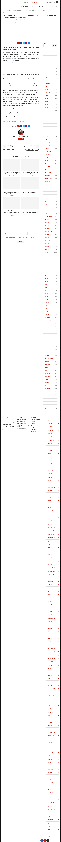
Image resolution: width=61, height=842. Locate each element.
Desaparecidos (51, 151)
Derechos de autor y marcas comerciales (23, 426)
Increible (51, 225)
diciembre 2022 (51, 567)
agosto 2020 (50, 661)
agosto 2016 (50, 823)
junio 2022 (50, 588)
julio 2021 (50, 625)
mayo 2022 (50, 591)
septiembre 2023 (51, 537)
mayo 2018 (50, 752)
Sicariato (51, 361)
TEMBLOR (51, 379)
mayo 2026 (50, 430)
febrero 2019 (51, 722)
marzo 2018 (50, 759)
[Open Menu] (3, 6)
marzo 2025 (50, 477)
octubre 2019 (51, 695)
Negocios (33, 429)
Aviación (51, 89)
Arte (51, 77)
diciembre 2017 (51, 769)
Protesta (51, 335)
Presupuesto (51, 329)
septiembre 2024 (51, 497)
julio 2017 (50, 786)
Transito (51, 385)
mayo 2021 (50, 631)
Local (51, 267)
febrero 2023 (51, 561)
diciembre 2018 (51, 729)
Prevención (51, 332)
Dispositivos (51, 157)
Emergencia (51, 169)
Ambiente (51, 68)
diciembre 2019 (51, 688)
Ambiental (51, 66)
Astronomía (51, 83)
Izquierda (51, 249)
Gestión (51, 210)
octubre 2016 (51, 816)
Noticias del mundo (35, 419)
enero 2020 (50, 685)
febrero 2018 (51, 762)
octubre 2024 (51, 494)
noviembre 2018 (51, 732)
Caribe (51, 104)
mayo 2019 (50, 712)
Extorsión (51, 184)
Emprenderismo (51, 172)
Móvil (51, 290)
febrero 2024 (51, 520)
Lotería (51, 270)
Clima (51, 110)
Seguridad (51, 355)
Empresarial (51, 175)
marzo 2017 (50, 799)
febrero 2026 (51, 440)
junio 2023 (50, 547)
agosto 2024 (50, 500)
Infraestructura (51, 231)
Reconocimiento (51, 341)
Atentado (51, 86)
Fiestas (51, 201)
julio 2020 (50, 665)
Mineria (51, 278)
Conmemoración (51, 125)
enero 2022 (50, 604)
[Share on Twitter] (24, 43)
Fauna (51, 199)
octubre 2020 (51, 655)
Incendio (51, 222)
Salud (51, 349)
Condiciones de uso (21, 421)
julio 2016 (50, 826)
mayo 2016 (50, 833)
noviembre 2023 (51, 531)
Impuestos (51, 219)
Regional (51, 343)
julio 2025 (50, 463)
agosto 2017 (50, 782)
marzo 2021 (50, 638)
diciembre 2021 (51, 608)
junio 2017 (50, 789)
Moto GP (51, 287)
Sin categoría (51, 364)
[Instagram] (4, 2)
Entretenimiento (51, 178)
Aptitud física (51, 74)
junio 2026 (50, 426)
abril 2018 (50, 756)
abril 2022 (50, 594)
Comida (51, 113)
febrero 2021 (51, 641)
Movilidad (51, 293)
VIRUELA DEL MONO (51, 403)
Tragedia (51, 382)
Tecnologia (51, 376)
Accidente (51, 54)
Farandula (51, 196)
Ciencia (51, 107)
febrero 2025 (51, 480)
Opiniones (33, 431)
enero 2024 (50, 524)
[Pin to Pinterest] (26, 43)
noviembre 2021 (51, 611)
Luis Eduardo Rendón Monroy (9, 19)
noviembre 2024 (51, 490)
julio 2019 (50, 705)
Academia (51, 51)
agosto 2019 (50, 702)
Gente (51, 207)
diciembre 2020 (51, 648)
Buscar (45, 43)
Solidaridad (51, 373)
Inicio (18, 6)
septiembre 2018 (51, 739)
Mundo (51, 296)
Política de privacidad (21, 419)
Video (51, 400)
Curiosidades (51, 145)
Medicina (51, 275)
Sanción (51, 352)
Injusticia (51, 234)
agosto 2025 (50, 460)
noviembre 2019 (51, 692)
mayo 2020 (50, 672)
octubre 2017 (51, 776)
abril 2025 (50, 473)
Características (51, 101)
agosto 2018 (50, 742)
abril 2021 (50, 635)
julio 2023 (50, 544)
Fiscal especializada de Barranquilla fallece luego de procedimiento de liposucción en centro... (11, 192)
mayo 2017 (50, 792)
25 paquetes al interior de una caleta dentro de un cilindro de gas (14, 121)
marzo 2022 (50, 598)
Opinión (42, 6)
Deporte (33, 423)
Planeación (51, 323)
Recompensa (51, 338)
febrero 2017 (51, 802)
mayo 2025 (50, 470)
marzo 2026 (50, 436)
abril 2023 (50, 554)
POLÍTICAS (19, 417)
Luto (51, 273)
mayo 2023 (50, 551)
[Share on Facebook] (21, 43)
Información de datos (21, 423)
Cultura (51, 139)
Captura (51, 98)
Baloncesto (51, 92)
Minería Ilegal (51, 281)
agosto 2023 (50, 541)
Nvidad (51, 305)
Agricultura (51, 60)
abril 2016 (50, 836)
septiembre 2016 (51, 819)
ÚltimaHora (51, 394)
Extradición (51, 190)
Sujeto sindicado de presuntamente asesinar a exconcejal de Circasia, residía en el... (11, 212)
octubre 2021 (51, 614)
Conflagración (51, 122)
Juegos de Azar (51, 258)
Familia (51, 193)
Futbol (51, 204)
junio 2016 (50, 829)
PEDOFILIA (51, 314)
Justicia (51, 261)
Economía (27, 6)
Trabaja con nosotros (21, 428)
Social (51, 370)
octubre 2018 (51, 735)
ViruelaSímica (51, 406)
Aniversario (51, 71)
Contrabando (51, 128)
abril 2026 (50, 433)
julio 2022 (50, 584)
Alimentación (51, 63)
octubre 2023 (51, 534)
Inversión (51, 243)
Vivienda (51, 409)
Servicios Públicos (51, 358)
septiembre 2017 (51, 779)
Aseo (51, 80)
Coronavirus (51, 131)
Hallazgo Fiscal (51, 216)
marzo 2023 (50, 557)
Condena (51, 119)
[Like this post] (18, 43)
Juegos (51, 255)
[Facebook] (41, 840)
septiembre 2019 (51, 698)
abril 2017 (50, 796)
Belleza (51, 95)
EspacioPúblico (51, 181)
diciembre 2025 (51, 447)
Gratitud (51, 213)
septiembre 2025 (51, 457)
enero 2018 (50, 766)
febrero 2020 (51, 682)
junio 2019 (50, 708)
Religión (51, 346)
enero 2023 (50, 564)
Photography (51, 320)
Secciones (34, 417)
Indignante (51, 228)
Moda (51, 284)
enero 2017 (50, 806)
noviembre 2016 (51, 813)
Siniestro (51, 367)
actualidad (51, 57)
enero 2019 (50, 725)
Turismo (51, 391)
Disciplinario (51, 154)
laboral (51, 264)
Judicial (38, 6)
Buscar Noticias (57, 2)
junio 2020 (50, 668)
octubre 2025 (51, 453)
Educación (51, 163)
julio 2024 (50, 504)
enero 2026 (50, 443)
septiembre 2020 (51, 658)
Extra (51, 187)
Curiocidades (51, 142)
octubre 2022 (51, 574)
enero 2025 (50, 484)
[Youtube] (5, 2)
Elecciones (51, 166)
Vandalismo (51, 397)
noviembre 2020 (51, 651)
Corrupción (51, 133)
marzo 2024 (50, 517)
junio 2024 (50, 507)
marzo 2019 (50, 719)
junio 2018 (50, 749)
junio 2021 (50, 628)
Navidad (51, 302)
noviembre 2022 (51, 571)
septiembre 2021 (51, 618)
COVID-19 (51, 136)
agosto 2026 (50, 420)
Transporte (51, 388)
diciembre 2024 (51, 487)
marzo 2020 (50, 678)
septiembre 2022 (51, 578)
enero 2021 (50, 645)
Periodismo (51, 317)
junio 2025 (50, 467)
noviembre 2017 (51, 772)
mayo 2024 (50, 510)
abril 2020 (50, 675)
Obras (51, 308)
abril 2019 (50, 715)
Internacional (51, 240)
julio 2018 (50, 745)
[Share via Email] (29, 43)
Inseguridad (51, 237)
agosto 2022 (50, 581)
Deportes (51, 148)
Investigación (51, 246)
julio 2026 (50, 423)
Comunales (51, 116)
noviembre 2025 (51, 450)
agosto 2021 (50, 621)
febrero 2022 (51, 601)
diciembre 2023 (51, 527)
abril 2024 (50, 514)
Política (22, 6)
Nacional (33, 6)
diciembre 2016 (51, 809)
